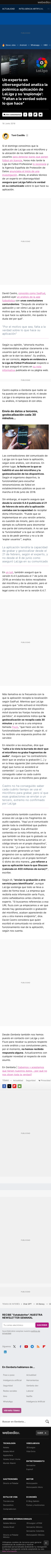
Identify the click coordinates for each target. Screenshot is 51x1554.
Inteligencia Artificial (35, 1401)
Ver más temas (12, 1410)
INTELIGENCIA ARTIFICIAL (31, 9)
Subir (40, 1433)
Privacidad (46, 1080)
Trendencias (8, 1501)
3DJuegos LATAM (34, 1523)
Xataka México (9, 1523)
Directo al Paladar (10, 1483)
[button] (19, 135)
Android (23, 45)
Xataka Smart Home (11, 1459)
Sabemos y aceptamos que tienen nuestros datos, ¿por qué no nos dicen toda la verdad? (24, 1071)
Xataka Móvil (8, 1451)
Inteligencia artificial (12, 1380)
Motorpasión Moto (34, 1487)
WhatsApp (8, 1401)
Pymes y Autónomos (35, 1505)
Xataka (6, 1447)
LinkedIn (5, 1351)
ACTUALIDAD (8, 9)
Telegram (32, 1346)
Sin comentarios (13, 114)
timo (5, 1396)
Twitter (30, 115)
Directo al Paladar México (10, 1536)
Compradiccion (9, 1509)
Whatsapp (35, 45)
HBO (46, 45)
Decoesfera (8, 1505)
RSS (38, 1346)
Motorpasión (32, 1483)
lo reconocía (39, 164)
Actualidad (18, 1080)
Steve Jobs (11, 45)
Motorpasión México (35, 1535)
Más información (9, 1551)
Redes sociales (10, 1391)
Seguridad (31, 1080)
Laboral (29, 1391)
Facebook (25, 115)
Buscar (47, 1421)
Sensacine (30, 1465)
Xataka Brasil (8, 1527)
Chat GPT (27, 1304)
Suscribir (42, 1325)
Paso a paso (8, 1375)
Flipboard (35, 115)
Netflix (29, 1396)
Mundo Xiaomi (9, 1463)
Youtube (26, 1346)
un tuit (9, 572)
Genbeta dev (32, 1385)
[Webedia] (44, 2)
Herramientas (32, 1380)
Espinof (29, 1469)
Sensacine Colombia (35, 1531)
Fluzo (15, 727)
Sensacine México (34, 1527)
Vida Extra (30, 1451)
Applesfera (8, 1455)
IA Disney (40, 1304)
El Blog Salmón (32, 1501)
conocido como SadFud (31, 293)
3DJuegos (30, 1447)
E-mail (40, 115)
